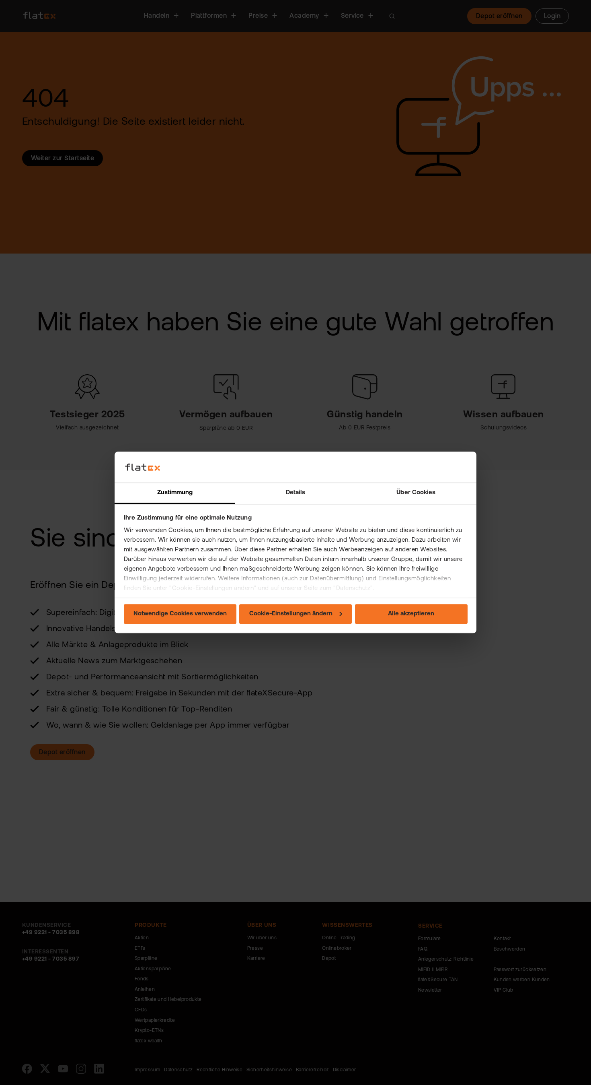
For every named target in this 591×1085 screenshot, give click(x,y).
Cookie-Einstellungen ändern (290, 614)
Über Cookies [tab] (415, 493)
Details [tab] (296, 493)
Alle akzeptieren (411, 614)
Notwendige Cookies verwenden (180, 614)
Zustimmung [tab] (175, 493)
